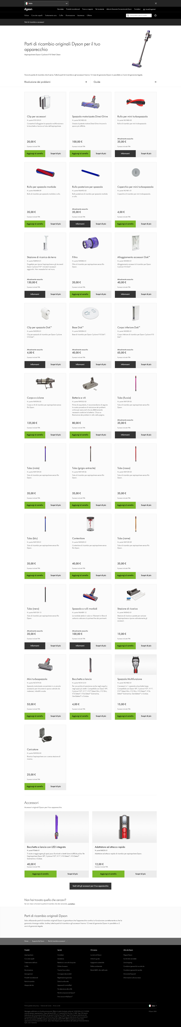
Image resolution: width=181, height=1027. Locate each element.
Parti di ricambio (29, 981)
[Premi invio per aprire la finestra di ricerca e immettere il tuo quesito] (139, 15)
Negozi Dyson (127, 955)
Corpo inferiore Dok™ (128, 327)
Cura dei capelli (37, 15)
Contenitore (78, 538)
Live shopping (127, 962)
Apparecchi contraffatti (65, 985)
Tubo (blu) (32, 538)
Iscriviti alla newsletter (130, 959)
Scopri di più (56, 153)
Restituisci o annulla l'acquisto (67, 962)
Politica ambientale (96, 966)
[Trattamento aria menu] (58, 15)
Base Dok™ (78, 327)
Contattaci (137, 9)
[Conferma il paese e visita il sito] (156, 3)
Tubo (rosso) (123, 468)
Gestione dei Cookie (46, 1005)
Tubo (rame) (123, 538)
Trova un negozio (87, 9)
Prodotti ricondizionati (73, 9)
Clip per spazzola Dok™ (39, 327)
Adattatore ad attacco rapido (110, 846)
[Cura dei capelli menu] (44, 15)
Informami (125, 153)
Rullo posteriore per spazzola (87, 186)
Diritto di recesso (63, 966)
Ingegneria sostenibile (97, 962)
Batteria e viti (79, 397)
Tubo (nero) (33, 608)
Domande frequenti (129, 974)
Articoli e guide (95, 959)
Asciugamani (29, 974)
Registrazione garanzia (65, 978)
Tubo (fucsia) (124, 397)
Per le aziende (100, 9)
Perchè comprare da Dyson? (66, 993)
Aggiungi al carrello (35, 153)
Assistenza (80, 15)
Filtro (75, 257)
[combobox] (46, 3)
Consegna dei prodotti (64, 974)
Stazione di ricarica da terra (41, 257)
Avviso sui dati (56, 1005)
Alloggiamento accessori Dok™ (133, 257)
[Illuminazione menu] (76, 15)
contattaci (71, 904)
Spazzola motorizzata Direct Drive (90, 116)
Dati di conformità (63, 981)
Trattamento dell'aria (31, 962)
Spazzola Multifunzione (129, 679)
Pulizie (27, 15)
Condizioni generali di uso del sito (133, 966)
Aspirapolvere (29, 955)
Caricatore (32, 749)
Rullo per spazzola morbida (41, 186)
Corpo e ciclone (35, 397)
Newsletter (60, 9)
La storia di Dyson (95, 955)
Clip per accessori (36, 116)
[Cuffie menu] (64, 15)
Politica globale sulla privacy (32, 1005)
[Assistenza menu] (85, 15)
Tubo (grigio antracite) (83, 468)
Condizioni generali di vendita (132, 970)
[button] (152, 1005)
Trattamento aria (51, 15)
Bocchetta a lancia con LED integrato (46, 846)
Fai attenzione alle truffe (65, 989)
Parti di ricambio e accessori (34, 22)
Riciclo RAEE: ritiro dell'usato (98, 970)
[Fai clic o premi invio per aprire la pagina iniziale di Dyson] (28, 9)
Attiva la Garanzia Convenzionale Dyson (119, 9)
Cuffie (61, 15)
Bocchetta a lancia (82, 679)
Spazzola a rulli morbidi (84, 608)
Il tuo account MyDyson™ (65, 997)
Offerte (89, 15)
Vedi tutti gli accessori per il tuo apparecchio (90, 886)
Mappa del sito (29, 985)
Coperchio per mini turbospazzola (135, 186)
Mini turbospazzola (37, 679)
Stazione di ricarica (127, 608)
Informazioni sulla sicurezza (132, 978)
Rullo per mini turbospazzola (132, 116)
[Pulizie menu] (30, 15)
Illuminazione (70, 15)
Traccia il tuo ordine (64, 970)
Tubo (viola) (33, 468)
